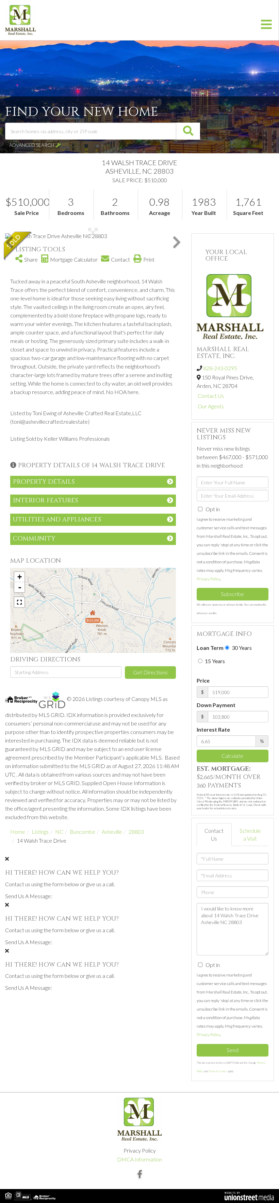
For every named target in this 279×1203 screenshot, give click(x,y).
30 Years (241, 647)
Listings (40, 831)
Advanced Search (31, 145)
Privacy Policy (208, 578)
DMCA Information (139, 1159)
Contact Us (211, 395)
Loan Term (210, 647)
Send (233, 1050)
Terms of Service (218, 1071)
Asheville (112, 831)
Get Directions (150, 672)
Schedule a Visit (250, 834)
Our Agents (211, 406)
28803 (136, 831)
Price (203, 680)
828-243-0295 (220, 368)
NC (59, 831)
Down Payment (216, 705)
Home (17, 831)
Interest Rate (213, 729)
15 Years (214, 661)
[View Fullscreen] (19, 602)
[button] (188, 131)
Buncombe (82, 831)
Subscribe (232, 594)
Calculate (232, 755)
